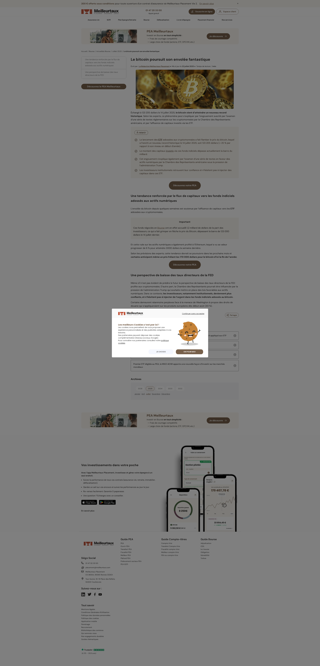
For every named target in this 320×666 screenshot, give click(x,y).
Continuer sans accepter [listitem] (192, 316)
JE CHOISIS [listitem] (161, 351)
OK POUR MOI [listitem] (190, 351)
